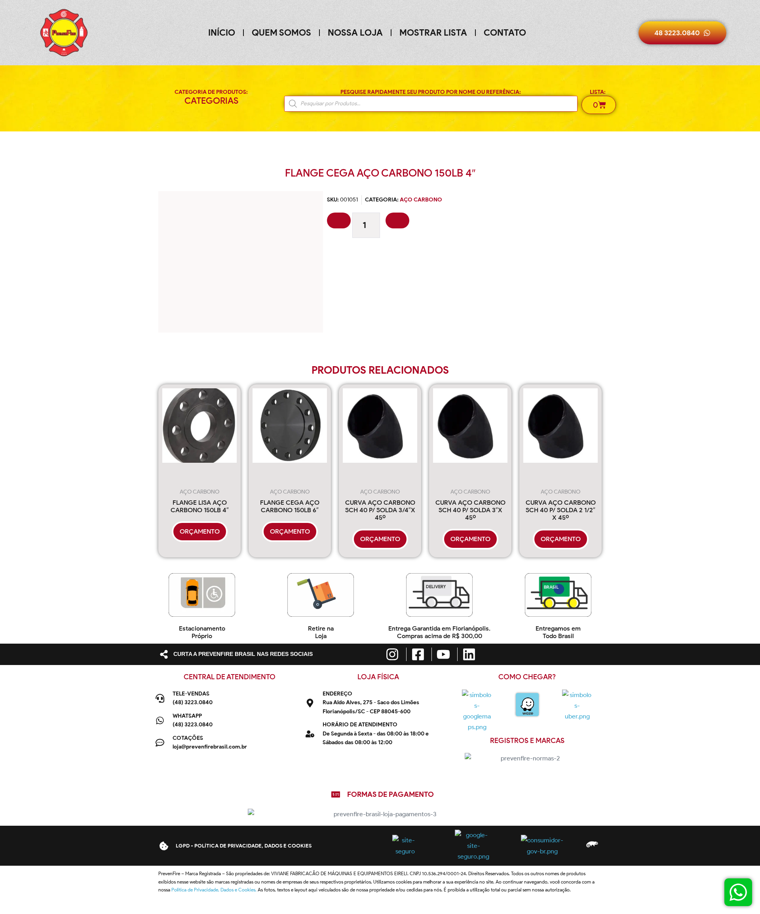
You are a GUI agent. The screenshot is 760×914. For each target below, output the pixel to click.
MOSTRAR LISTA (433, 32)
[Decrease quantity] (339, 220)
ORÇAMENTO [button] (200, 531)
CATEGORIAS (211, 100)
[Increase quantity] (397, 220)
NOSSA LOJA (355, 32)
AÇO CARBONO (421, 199)
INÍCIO (221, 32)
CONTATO (505, 32)
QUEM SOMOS (281, 32)
